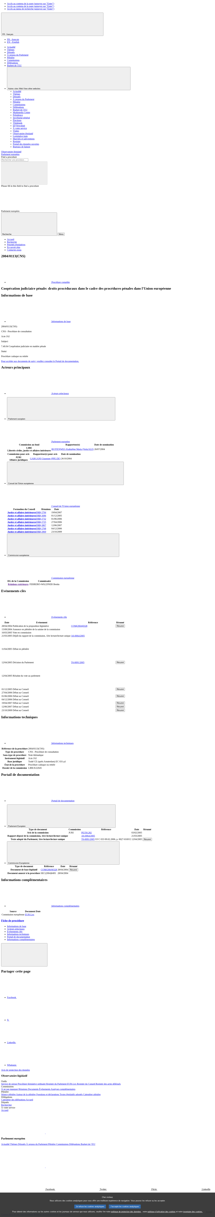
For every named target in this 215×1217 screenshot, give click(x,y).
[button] (45, 1133)
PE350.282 (86, 832)
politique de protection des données (126, 1212)
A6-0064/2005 (78, 636)
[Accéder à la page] (93, 659)
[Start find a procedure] (24, 173)
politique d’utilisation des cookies (162, 1212)
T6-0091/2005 (77, 662)
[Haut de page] (24, 954)
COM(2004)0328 (79, 626)
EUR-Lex (29, 914)
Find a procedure (9, 157)
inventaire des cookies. (193, 1212)
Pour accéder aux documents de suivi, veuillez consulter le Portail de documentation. (40, 361)
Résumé (120, 626)
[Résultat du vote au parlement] (93, 685)
